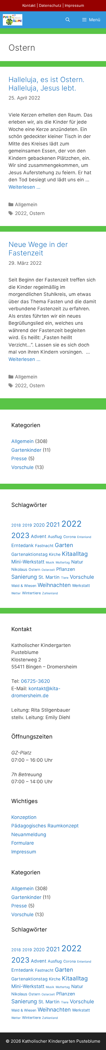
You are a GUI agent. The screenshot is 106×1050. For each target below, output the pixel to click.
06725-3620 (35, 681)
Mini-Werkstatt (27, 562)
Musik (50, 562)
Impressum (74, 5)
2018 (16, 525)
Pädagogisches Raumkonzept (45, 826)
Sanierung (24, 576)
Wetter (16, 593)
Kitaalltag (75, 553)
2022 (21, 213)
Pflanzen (65, 569)
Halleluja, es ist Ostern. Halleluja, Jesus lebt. (46, 83)
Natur (77, 562)
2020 (39, 525)
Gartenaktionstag (29, 554)
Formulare (22, 843)
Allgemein (26, 204)
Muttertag (63, 562)
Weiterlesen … (24, 187)
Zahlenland (50, 593)
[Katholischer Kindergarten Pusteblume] (12, 19)
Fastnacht (44, 545)
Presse (19, 458)
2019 (27, 525)
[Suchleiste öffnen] (67, 19)
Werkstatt (81, 585)
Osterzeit (48, 570)
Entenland (84, 537)
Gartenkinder (26, 450)
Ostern (37, 213)
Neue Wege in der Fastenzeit (38, 248)
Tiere (64, 578)
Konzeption (23, 817)
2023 (20, 535)
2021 (53, 524)
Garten (64, 545)
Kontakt (29, 5)
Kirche (54, 554)
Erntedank (22, 545)
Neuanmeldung (28, 834)
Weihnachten (54, 585)
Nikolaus (19, 569)
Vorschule (22, 467)
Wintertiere (31, 593)
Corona (69, 537)
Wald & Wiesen (23, 586)
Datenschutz (50, 5)
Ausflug (55, 536)
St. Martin (49, 577)
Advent (38, 536)
